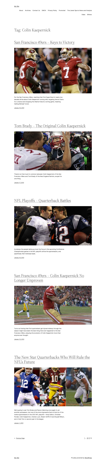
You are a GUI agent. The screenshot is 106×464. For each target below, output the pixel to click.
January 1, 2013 (18, 423)
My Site (16, 6)
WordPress (88, 458)
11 (89, 438)
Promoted (62, 10)
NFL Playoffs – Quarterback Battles (42, 200)
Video (83, 14)
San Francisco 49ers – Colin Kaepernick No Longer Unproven (49, 278)
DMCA (44, 10)
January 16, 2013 (19, 257)
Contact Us (36, 10)
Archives (28, 10)
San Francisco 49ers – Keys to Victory (44, 42)
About (21, 10)
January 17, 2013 (19, 182)
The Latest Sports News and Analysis (79, 10)
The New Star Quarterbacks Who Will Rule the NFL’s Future (52, 359)
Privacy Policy (52, 10)
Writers (89, 14)
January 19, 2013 (19, 108)
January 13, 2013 (19, 339)
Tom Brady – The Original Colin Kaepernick (50, 125)
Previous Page (19, 438)
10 (87, 438)
